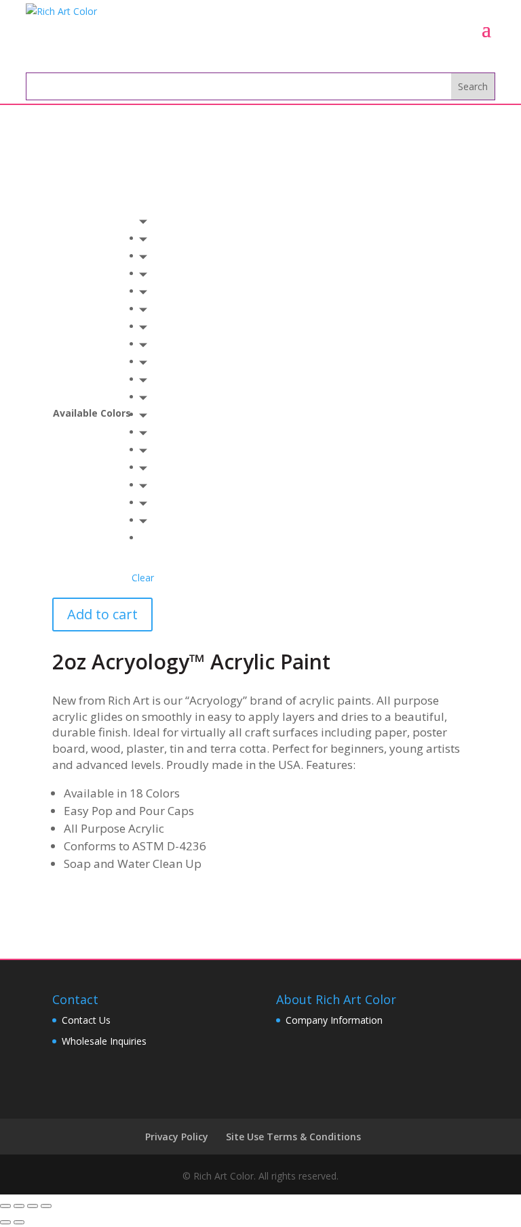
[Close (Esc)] (5, 1206)
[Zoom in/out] (46, 1206)
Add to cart (102, 614)
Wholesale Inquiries (104, 1041)
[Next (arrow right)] (19, 1222)
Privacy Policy (176, 1136)
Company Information (334, 1020)
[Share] (19, 1206)
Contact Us (86, 1020)
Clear (143, 578)
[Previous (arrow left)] (5, 1222)
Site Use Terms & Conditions (293, 1136)
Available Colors (92, 413)
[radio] (147, 238)
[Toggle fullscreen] (32, 1206)
